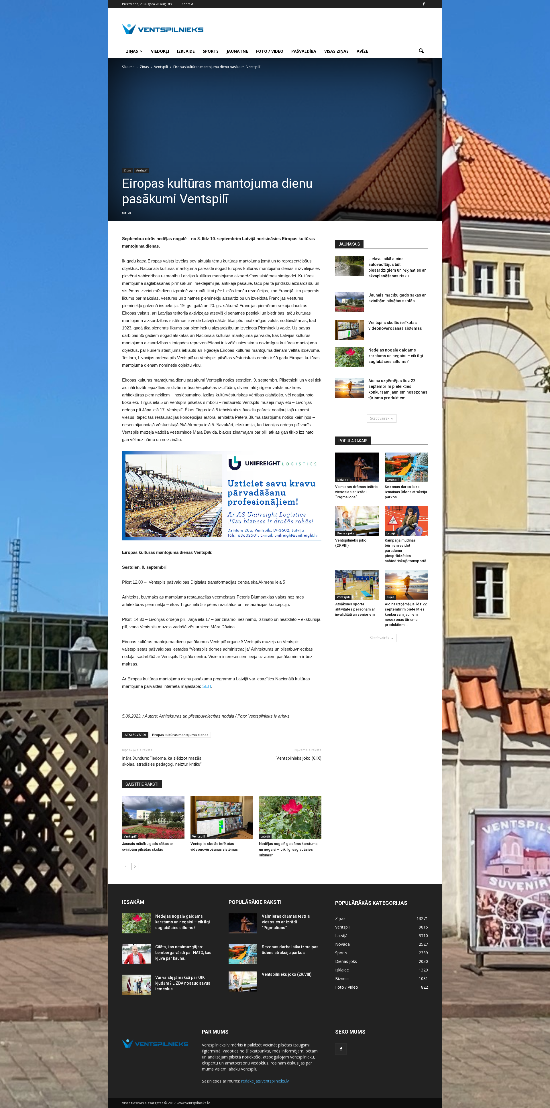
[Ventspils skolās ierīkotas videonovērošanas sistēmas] (221, 817)
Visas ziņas (336, 51)
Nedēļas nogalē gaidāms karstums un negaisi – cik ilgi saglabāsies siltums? (288, 849)
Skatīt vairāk (379, 418)
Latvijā (265, 836)
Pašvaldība (303, 51)
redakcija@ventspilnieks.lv (265, 1081)
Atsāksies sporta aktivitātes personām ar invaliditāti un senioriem (355, 609)
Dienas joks (345, 533)
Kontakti (188, 4)
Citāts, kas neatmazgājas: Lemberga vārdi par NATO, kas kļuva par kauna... (183, 953)
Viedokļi (160, 51)
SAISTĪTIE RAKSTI (141, 784)
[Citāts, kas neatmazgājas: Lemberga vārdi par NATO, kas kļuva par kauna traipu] (136, 954)
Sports (211, 51)
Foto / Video (269, 51)
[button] (421, 51)
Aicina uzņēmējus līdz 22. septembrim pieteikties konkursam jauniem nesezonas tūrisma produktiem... (406, 614)
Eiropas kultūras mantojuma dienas (180, 734)
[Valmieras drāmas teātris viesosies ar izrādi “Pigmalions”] (357, 467)
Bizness (342, 978)
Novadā (342, 944)
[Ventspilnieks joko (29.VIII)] (357, 521)
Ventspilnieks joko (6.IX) (298, 758)
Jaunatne (237, 51)
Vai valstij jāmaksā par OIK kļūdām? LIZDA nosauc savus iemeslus (182, 983)
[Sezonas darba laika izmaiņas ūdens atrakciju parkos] (406, 467)
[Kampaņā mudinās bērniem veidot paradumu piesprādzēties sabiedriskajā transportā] (406, 521)
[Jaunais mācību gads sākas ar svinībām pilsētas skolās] (153, 817)
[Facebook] (423, 4)
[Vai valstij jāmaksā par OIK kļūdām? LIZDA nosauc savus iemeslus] (136, 985)
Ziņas (132, 51)
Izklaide (186, 51)
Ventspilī (142, 170)
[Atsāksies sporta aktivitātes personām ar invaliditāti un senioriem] (357, 585)
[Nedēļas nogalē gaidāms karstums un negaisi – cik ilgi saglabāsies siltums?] (290, 817)
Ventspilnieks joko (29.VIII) (287, 974)
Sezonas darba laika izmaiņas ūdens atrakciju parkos (406, 492)
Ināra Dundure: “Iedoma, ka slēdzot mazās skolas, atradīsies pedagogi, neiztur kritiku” (162, 761)
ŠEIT (206, 686)
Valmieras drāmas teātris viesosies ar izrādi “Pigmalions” (356, 492)
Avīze (362, 51)
